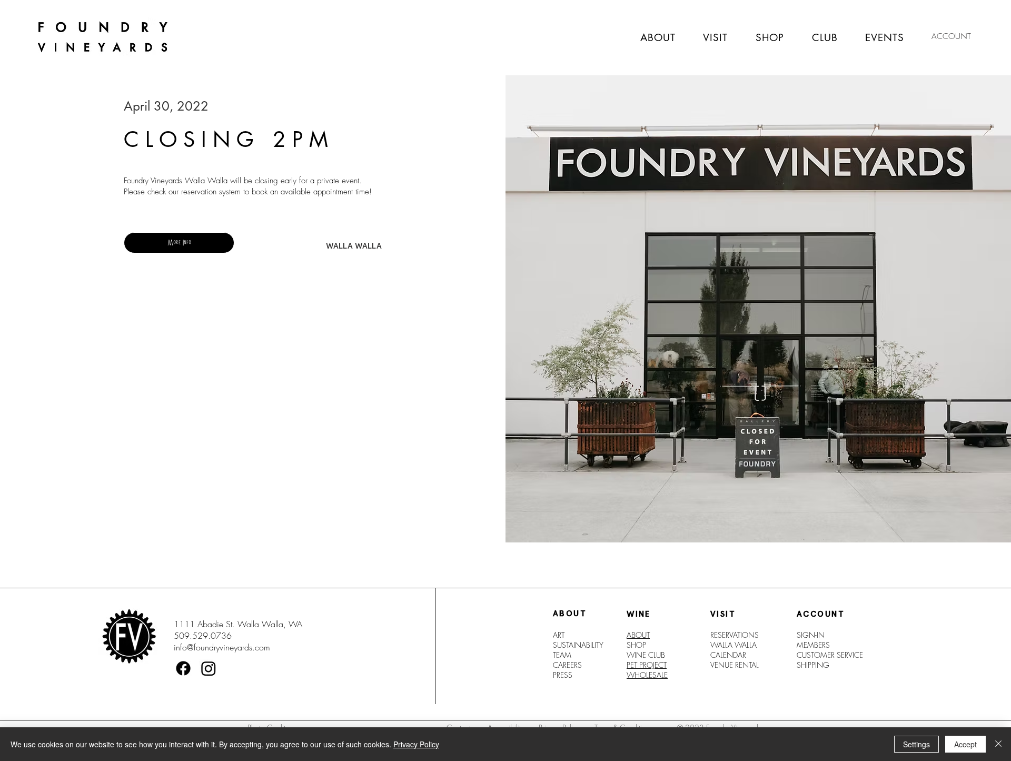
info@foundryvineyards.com (222, 647)
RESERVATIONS (734, 635)
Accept (965, 744)
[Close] (998, 744)
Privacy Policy (416, 744)
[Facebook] (183, 668)
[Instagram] (208, 668)
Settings (916, 744)
